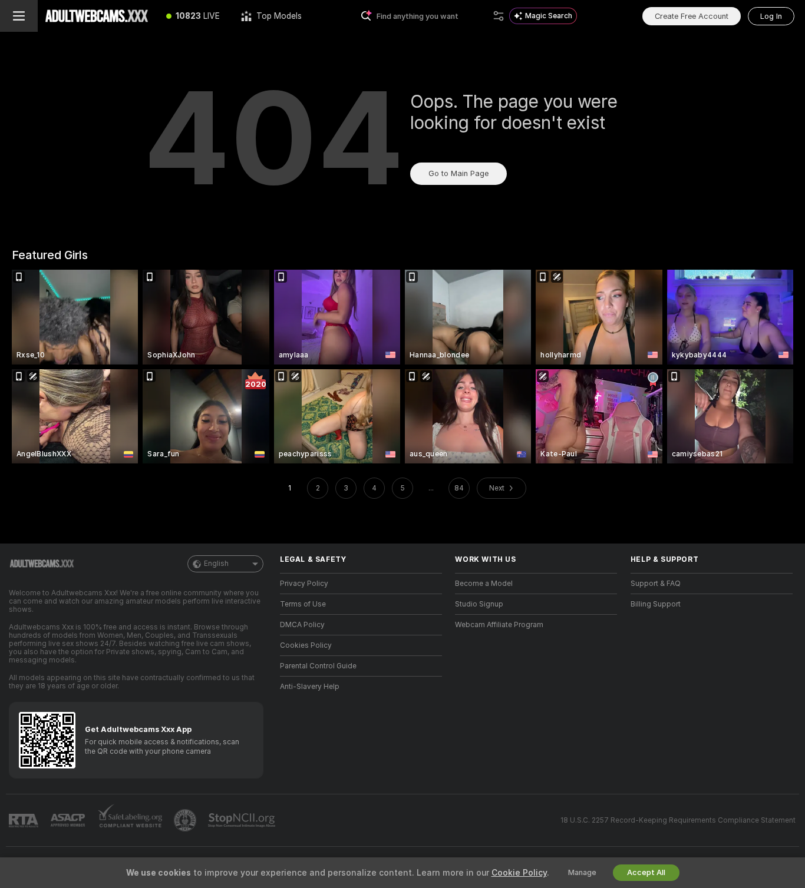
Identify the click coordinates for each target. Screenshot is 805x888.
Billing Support (656, 604)
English (216, 563)
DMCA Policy (302, 625)
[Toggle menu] (19, 16)
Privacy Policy (304, 583)
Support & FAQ (656, 583)
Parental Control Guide (318, 666)
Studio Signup (479, 604)
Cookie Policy (519, 872)
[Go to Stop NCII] (243, 820)
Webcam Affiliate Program (499, 625)
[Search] (498, 16)
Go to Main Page (458, 173)
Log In (771, 16)
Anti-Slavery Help (309, 686)
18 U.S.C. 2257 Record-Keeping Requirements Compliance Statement (678, 820)
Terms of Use (303, 604)
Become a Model (484, 583)
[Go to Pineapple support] (186, 820)
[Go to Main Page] (97, 16)
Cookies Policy (306, 645)
